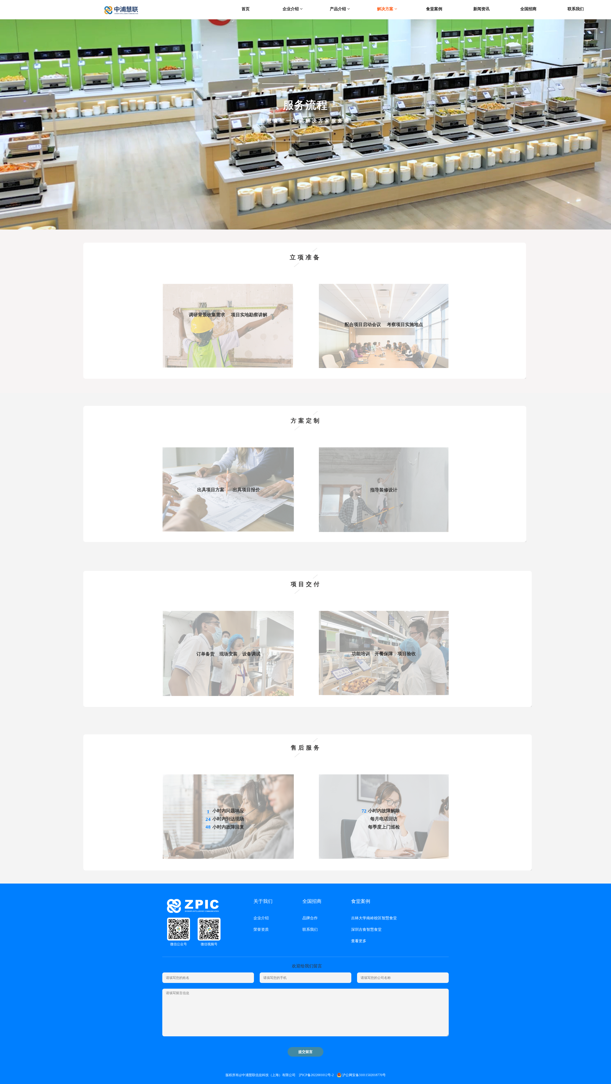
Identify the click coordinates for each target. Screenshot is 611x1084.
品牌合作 (310, 918)
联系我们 (576, 9)
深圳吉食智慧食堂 (366, 929)
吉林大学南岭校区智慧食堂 (374, 918)
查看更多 (358, 941)
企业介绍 (291, 9)
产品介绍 (338, 9)
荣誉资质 (261, 929)
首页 (246, 9)
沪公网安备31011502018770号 (364, 1075)
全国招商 (528, 9)
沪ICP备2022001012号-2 (316, 1075)
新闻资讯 (481, 9)
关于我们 (263, 901)
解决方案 (386, 9)
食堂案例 (434, 9)
